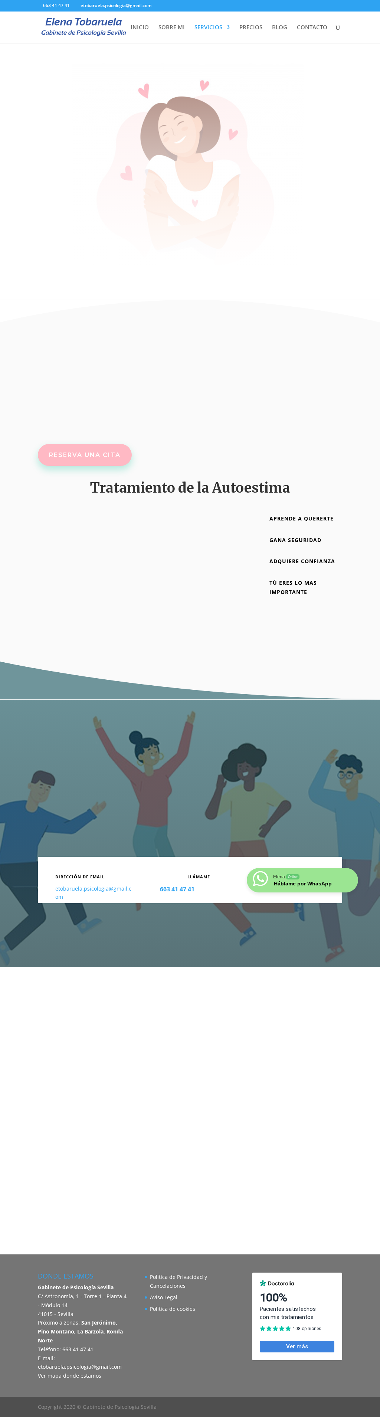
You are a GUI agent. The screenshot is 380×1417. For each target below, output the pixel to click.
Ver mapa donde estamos (69, 1375)
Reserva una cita (85, 454)
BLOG (279, 28)
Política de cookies (172, 1308)
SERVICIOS (208, 28)
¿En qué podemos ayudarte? (190, 213)
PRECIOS (250, 28)
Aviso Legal (163, 1297)
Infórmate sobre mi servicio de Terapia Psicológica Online (190, 927)
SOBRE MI (171, 28)
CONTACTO (312, 28)
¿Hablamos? (304, 618)
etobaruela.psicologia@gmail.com (80, 1366)
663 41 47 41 (56, 5)
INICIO (140, 28)
